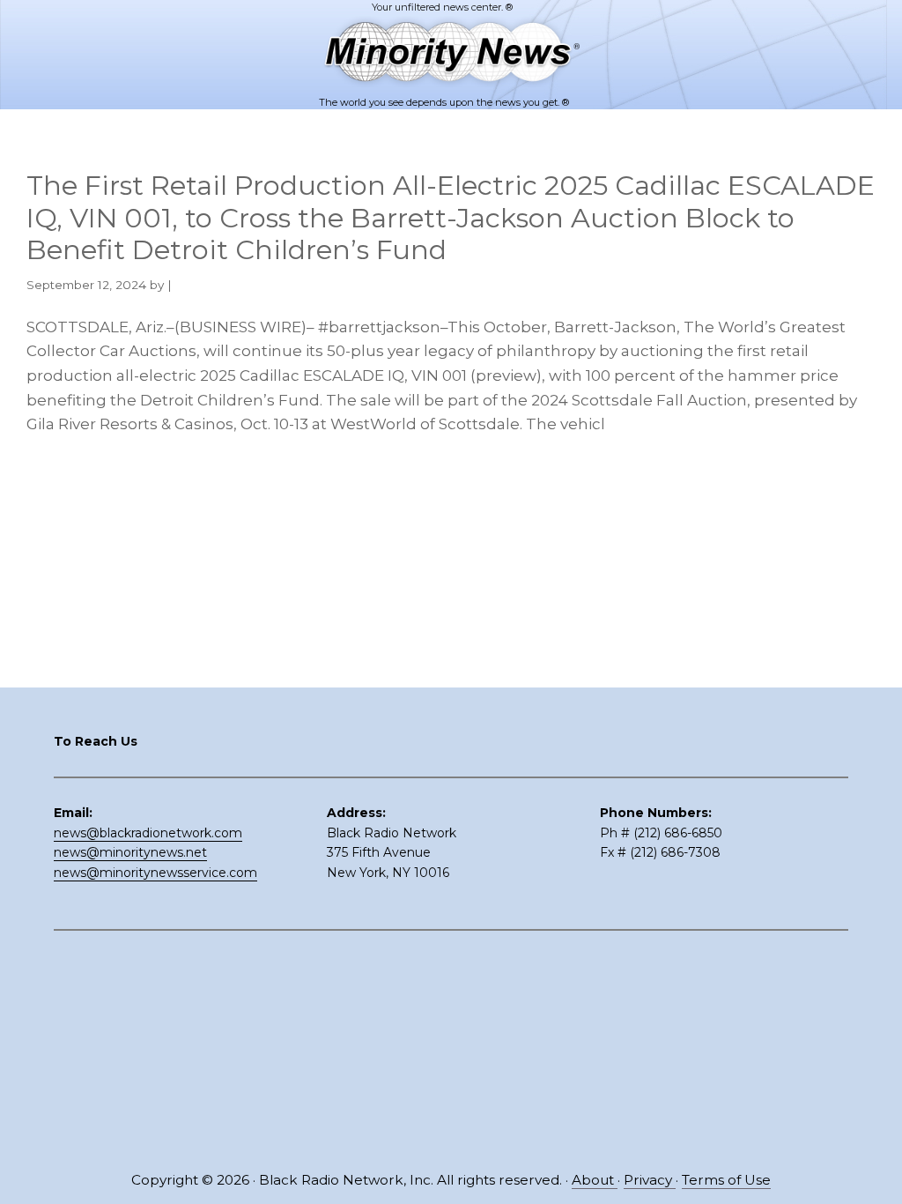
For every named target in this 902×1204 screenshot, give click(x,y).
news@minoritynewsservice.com (155, 873)
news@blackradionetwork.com (148, 833)
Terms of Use (726, 1179)
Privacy (650, 1179)
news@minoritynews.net (130, 852)
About (594, 1179)
